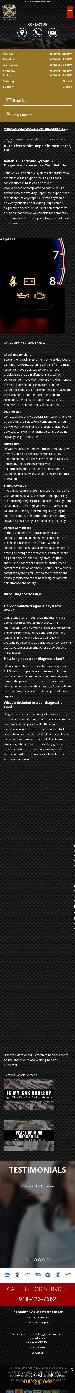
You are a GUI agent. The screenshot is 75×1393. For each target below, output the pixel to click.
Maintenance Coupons (37, 1322)
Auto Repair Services (37, 1317)
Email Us (19, 100)
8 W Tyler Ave (36, 139)
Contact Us (37, 1352)
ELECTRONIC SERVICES (19, 130)
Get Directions (21, 114)
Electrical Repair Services (20, 1075)
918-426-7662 (13, 139)
